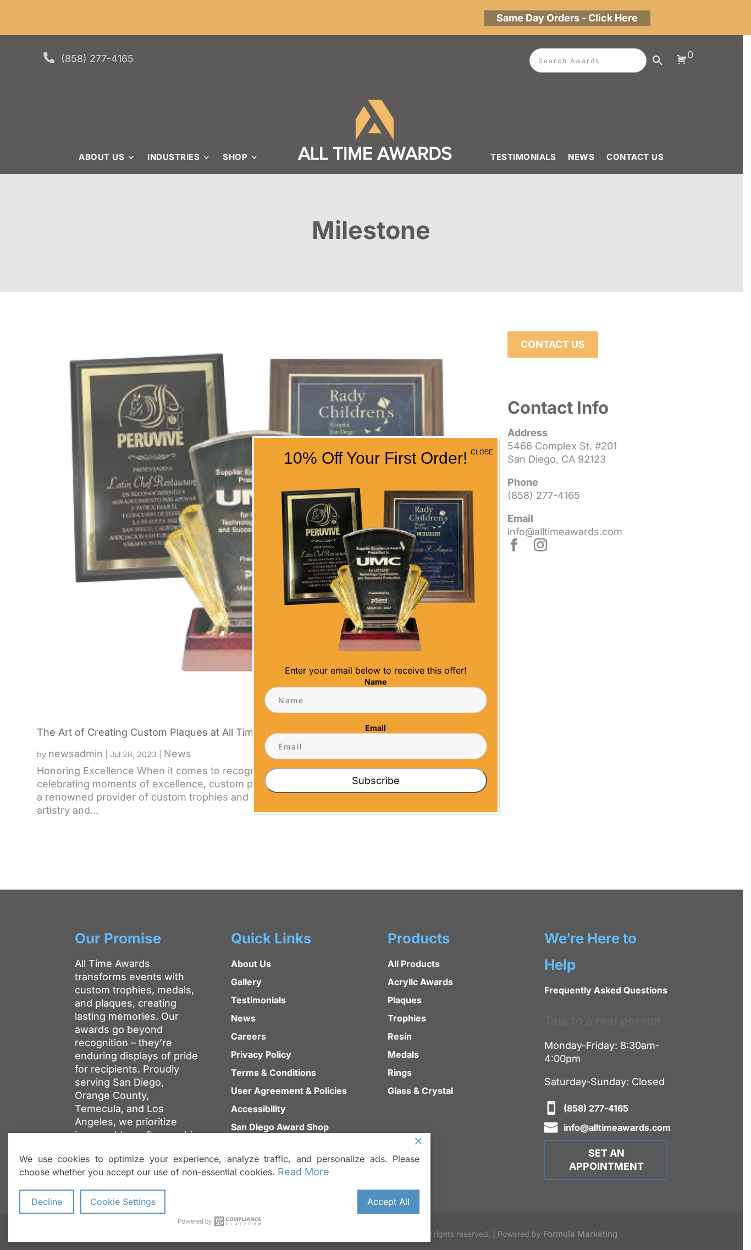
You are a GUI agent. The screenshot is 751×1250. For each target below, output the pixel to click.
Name (375, 681)
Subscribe (376, 780)
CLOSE (482, 452)
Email (375, 727)
